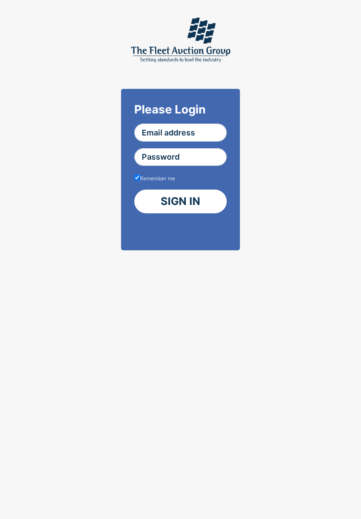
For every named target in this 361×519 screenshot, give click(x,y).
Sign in (180, 201)
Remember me (157, 178)
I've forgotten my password (179, 231)
